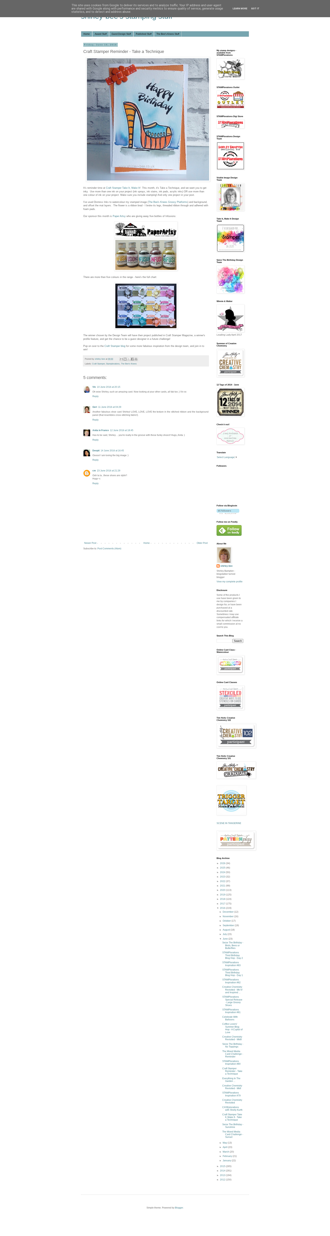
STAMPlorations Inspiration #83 (231, 963)
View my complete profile (230, 581)
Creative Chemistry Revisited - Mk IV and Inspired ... (232, 990)
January (227, 1160)
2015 (223, 1166)
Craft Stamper (98, 364)
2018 (223, 899)
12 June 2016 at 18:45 (121, 430)
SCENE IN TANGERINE (229, 823)
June (225, 938)
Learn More (240, 8)
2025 (223, 867)
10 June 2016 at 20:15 (108, 387)
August (227, 929)
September (229, 925)
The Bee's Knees (129, 364)
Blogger (179, 1207)
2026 (223, 863)
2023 (223, 876)
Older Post (202, 543)
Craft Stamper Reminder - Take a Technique (232, 1071)
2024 (223, 872)
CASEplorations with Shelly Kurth (232, 1108)
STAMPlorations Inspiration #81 (231, 1011)
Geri (94, 407)
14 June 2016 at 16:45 (112, 450)
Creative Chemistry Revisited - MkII (232, 1087)
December (228, 912)
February (228, 1156)
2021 (223, 885)
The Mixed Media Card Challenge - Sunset (232, 1134)
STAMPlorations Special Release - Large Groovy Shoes (232, 1001)
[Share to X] (129, 359)
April (225, 1147)
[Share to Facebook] (132, 359)
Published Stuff (143, 34)
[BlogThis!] (125, 359)
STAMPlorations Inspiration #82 (231, 981)
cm (94, 470)
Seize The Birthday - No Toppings (232, 1045)
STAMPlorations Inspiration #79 (231, 1094)
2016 (223, 908)
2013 (223, 1175)
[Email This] (121, 359)
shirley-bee (226, 566)
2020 (223, 890)
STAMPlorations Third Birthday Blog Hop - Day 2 (232, 955)
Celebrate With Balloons (230, 1018)
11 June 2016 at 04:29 (109, 407)
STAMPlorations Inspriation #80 (231, 1062)
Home (86, 34)
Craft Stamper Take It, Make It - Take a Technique (232, 1117)
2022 (223, 881)
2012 (223, 1179)
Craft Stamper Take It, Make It (123, 187)
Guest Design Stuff (121, 34)
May (225, 1142)
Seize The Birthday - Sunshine (232, 1125)
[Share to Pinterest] (136, 359)
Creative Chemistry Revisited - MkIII (232, 1038)
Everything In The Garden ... (231, 1079)
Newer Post (90, 543)
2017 (223, 903)
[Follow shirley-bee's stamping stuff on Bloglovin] (228, 513)
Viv (94, 387)
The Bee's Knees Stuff (167, 34)
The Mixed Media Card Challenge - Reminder (232, 1054)
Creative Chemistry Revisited (232, 1101)
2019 (223, 894)
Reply (95, 396)
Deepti (95, 450)
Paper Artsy (119, 216)
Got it (255, 8)
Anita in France (100, 430)
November (228, 916)
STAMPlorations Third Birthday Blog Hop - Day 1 (232, 972)
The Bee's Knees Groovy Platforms (168, 202)
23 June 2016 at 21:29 (108, 470)
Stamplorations (113, 364)
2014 (223, 1170)
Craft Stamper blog (114, 346)
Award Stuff (101, 34)
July (225, 934)
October (227, 921)
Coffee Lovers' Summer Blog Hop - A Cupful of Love (232, 1028)
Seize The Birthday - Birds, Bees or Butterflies (232, 945)
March (226, 1151)
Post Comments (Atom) (109, 548)
